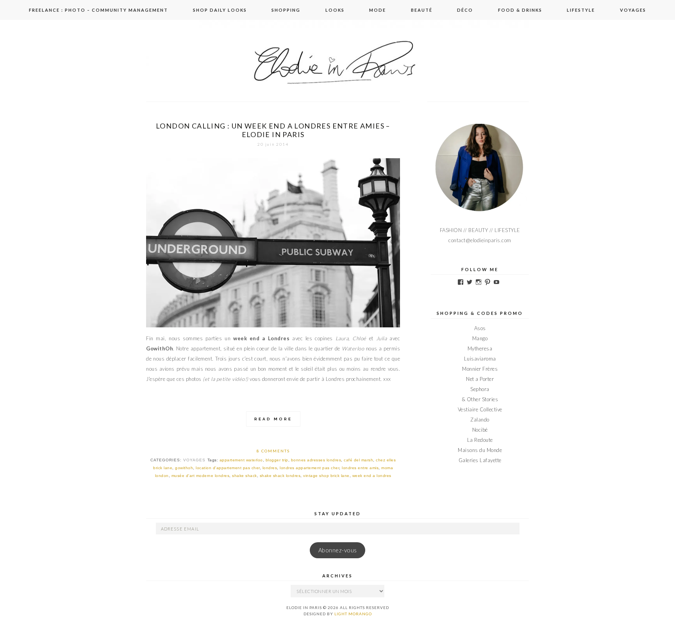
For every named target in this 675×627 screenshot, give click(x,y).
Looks (335, 10)
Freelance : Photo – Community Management (98, 10)
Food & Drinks (520, 10)
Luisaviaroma (480, 358)
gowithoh (184, 468)
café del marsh (358, 460)
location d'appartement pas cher (228, 468)
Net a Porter (480, 379)
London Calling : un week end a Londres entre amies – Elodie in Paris (273, 130)
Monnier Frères (480, 369)
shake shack (244, 475)
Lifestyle (581, 10)
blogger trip (277, 460)
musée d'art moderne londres (200, 475)
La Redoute (480, 440)
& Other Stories (480, 399)
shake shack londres (280, 475)
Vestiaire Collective (480, 409)
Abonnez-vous (337, 550)
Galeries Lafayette (480, 460)
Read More (273, 419)
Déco (465, 10)
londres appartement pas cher (309, 468)
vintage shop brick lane (326, 475)
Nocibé (480, 430)
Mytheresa (480, 348)
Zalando (479, 419)
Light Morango (353, 613)
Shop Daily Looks (220, 10)
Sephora (479, 389)
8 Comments (273, 450)
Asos (480, 328)
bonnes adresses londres (316, 460)
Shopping (285, 10)
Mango (480, 338)
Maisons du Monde (480, 450)
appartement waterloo (241, 460)
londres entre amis (360, 468)
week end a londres (371, 475)
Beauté (421, 10)
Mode (377, 10)
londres (269, 468)
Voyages (633, 10)
